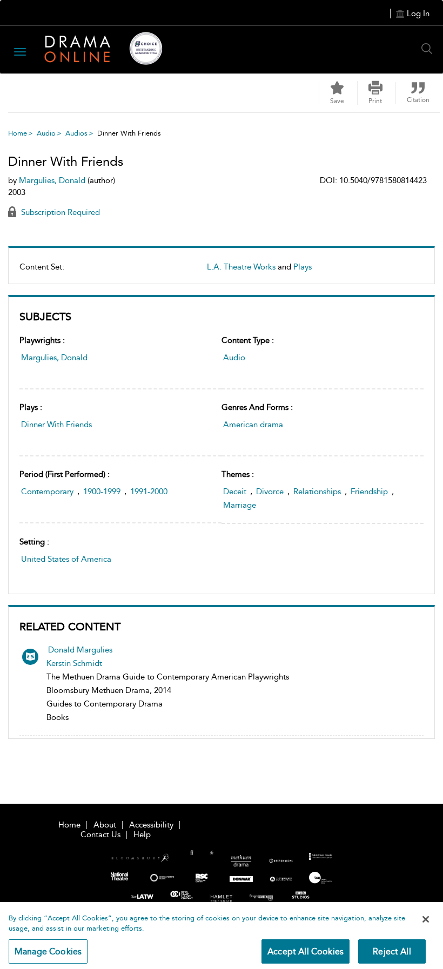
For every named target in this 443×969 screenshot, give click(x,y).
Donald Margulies (80, 650)
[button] (375, 93)
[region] (221, 935)
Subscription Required (59, 212)
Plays (302, 267)
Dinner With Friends (56, 424)
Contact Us (100, 834)
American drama (253, 424)
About (104, 825)
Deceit (234, 491)
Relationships (317, 491)
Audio (46, 133)
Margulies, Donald (54, 357)
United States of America (66, 559)
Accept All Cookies (305, 951)
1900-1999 (101, 491)
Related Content (69, 626)
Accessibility (151, 825)
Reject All (392, 951)
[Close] (426, 919)
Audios (76, 133)
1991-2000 (148, 491)
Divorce (270, 491)
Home (17, 133)
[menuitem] (221, 271)
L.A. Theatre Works (241, 267)
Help (142, 834)
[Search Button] (429, 48)
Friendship (369, 491)
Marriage (239, 505)
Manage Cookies (48, 951)
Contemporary (47, 491)
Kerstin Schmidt (74, 663)
